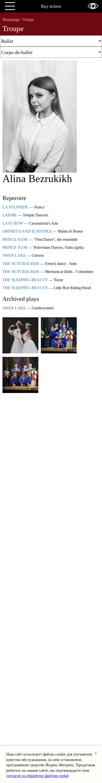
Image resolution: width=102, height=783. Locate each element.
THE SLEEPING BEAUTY (25, 280)
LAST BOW (12, 223)
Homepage (11, 19)
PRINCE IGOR (15, 239)
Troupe (28, 19)
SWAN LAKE (14, 255)
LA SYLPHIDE (15, 207)
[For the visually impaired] (93, 6)
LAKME (9, 215)
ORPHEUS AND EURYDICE (27, 231)
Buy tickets (51, 6)
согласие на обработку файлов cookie (37, 776)
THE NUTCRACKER (20, 263)
